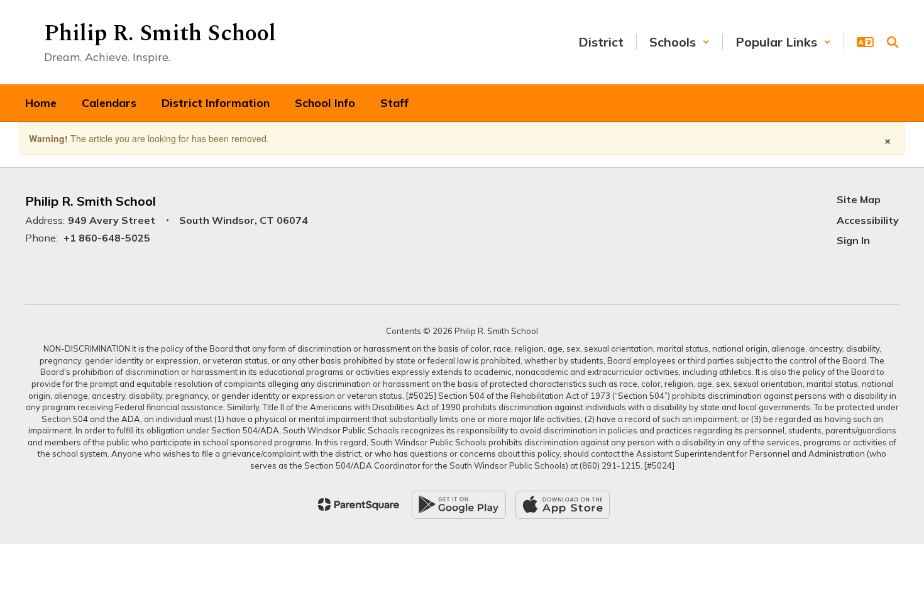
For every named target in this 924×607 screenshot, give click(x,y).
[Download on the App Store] (562, 505)
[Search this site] (892, 42)
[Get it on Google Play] (459, 505)
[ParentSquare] (358, 504)
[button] (679, 42)
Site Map (859, 199)
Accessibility (868, 220)
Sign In (853, 240)
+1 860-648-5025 (106, 237)
